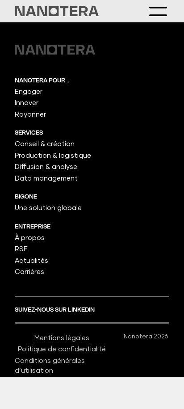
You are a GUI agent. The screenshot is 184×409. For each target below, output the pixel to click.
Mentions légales (61, 337)
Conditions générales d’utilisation (50, 365)
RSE (21, 249)
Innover (26, 102)
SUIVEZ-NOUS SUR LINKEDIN (55, 309)
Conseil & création (45, 143)
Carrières (29, 271)
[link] (57, 11)
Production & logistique (53, 155)
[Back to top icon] (165, 390)
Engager (28, 91)
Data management (46, 178)
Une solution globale (48, 207)
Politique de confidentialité (62, 349)
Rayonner (30, 114)
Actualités (31, 260)
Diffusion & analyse (46, 166)
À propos (30, 237)
